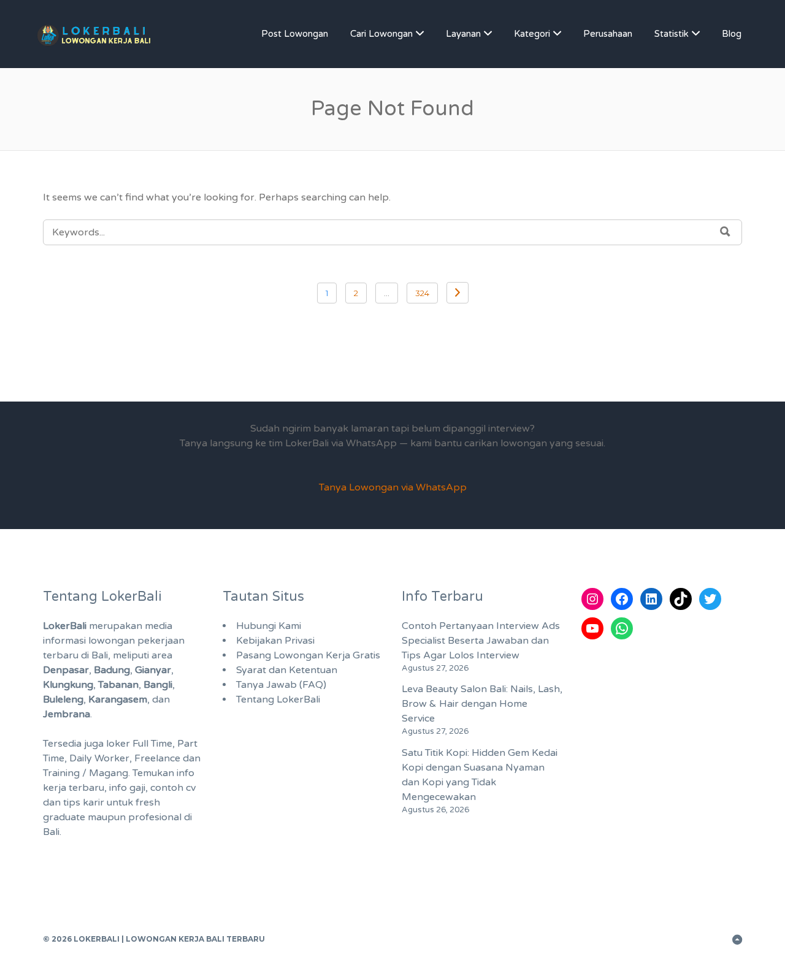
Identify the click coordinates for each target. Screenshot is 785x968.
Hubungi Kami (268, 626)
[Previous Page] (457, 292)
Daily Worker (99, 758)
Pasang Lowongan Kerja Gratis (308, 655)
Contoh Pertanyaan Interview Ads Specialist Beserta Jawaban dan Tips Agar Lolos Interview (481, 640)
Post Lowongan (294, 33)
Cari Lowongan (381, 33)
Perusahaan (607, 33)
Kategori (532, 33)
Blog (731, 33)
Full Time (152, 743)
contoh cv (173, 788)
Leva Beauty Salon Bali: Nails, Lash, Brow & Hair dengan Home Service (482, 704)
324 (422, 293)
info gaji (127, 788)
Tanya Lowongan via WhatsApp (393, 487)
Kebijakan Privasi (275, 641)
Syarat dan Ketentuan (286, 670)
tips (71, 802)
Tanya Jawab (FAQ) (281, 685)
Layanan (463, 33)
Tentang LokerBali (278, 699)
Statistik (671, 33)
